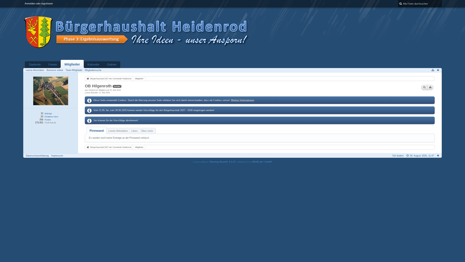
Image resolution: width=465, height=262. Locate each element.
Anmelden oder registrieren (39, 3)
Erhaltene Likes (51, 117)
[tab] (97, 130)
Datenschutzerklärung (37, 155)
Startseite (35, 64)
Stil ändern (398, 155)
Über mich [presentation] (147, 130)
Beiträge (48, 113)
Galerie (111, 64)
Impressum (57, 155)
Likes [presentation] (135, 130)
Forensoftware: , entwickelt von (232, 161)
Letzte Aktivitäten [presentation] (118, 130)
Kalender (93, 64)
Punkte (48, 120)
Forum (52, 64)
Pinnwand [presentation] (97, 130)
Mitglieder (72, 64)
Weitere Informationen (242, 100)
